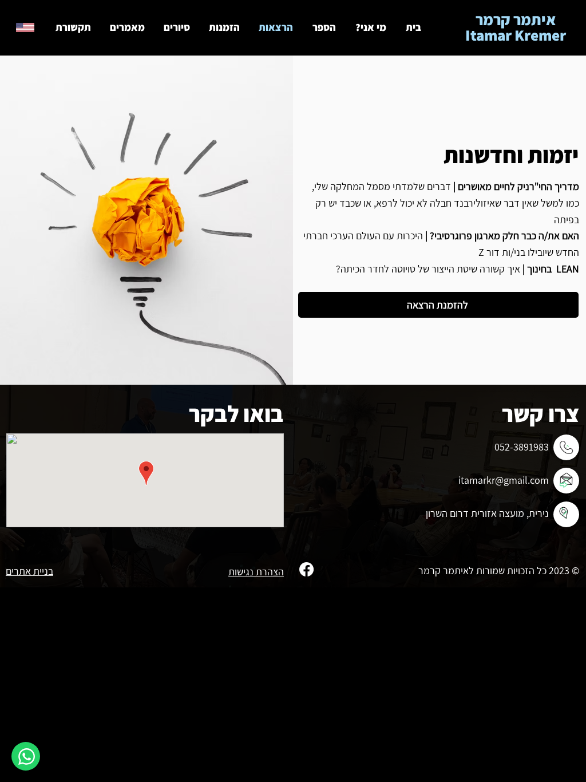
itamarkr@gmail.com (503, 480)
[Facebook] (306, 569)
